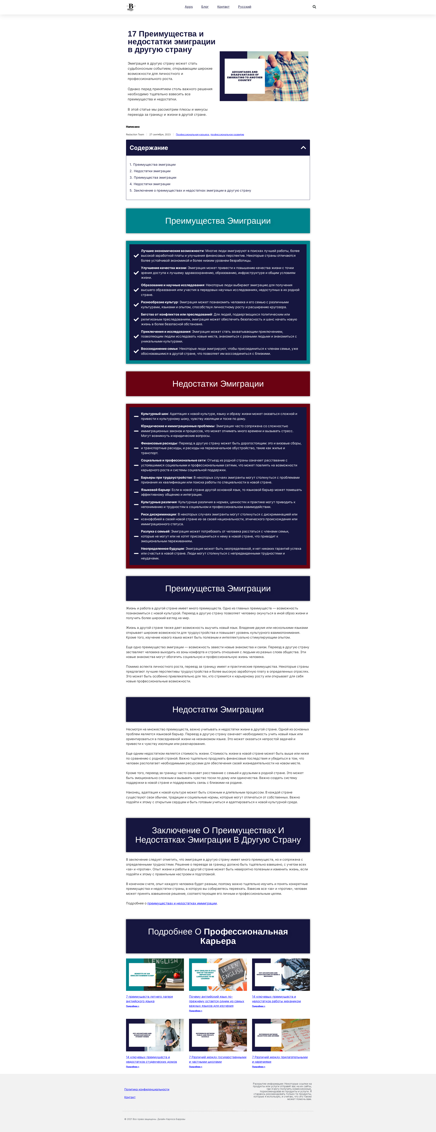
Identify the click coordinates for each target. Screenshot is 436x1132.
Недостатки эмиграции (152, 171)
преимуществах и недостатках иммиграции (182, 903)
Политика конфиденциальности (146, 1089)
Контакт (223, 7)
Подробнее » (132, 1006)
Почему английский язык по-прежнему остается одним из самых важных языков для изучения (216, 1001)
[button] (314, 6)
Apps (189, 7)
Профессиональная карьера (192, 134)
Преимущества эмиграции (154, 165)
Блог (205, 7)
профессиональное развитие (227, 134)
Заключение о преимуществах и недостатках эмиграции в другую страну (192, 190)
